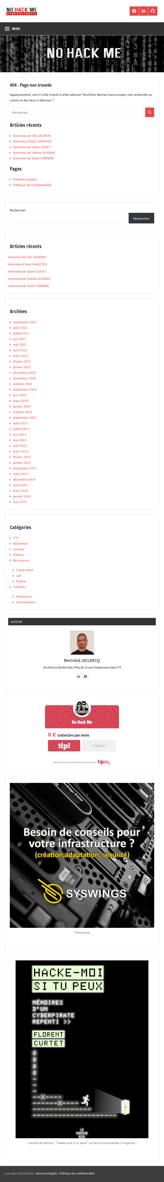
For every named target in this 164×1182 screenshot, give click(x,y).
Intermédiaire (26, 602)
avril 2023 (20, 445)
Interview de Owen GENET (32, 147)
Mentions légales (25, 179)
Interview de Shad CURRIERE (33, 158)
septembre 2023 (25, 417)
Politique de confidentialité (32, 185)
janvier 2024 (22, 406)
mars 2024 (20, 400)
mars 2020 (20, 490)
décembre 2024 (24, 372)
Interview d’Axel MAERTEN (32, 141)
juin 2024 (19, 395)
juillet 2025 (21, 333)
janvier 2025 (22, 367)
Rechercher (18, 210)
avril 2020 (20, 485)
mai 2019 (19, 502)
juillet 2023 (21, 429)
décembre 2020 (24, 479)
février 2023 (22, 457)
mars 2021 (20, 474)
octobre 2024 (22, 384)
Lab (18, 575)
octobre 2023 (22, 412)
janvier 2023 (22, 462)
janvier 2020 (22, 496)
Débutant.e (24, 596)
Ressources (21, 560)
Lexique (18, 549)
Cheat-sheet (24, 570)
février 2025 (22, 361)
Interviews (20, 543)
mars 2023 (20, 451)
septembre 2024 (25, 389)
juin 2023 (19, 434)
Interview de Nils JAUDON (32, 135)
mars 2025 (20, 356)
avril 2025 (20, 350)
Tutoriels (19, 587)
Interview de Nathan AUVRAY (34, 152)
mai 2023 (19, 440)
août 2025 (20, 327)
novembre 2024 (24, 378)
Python (21, 581)
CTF (16, 538)
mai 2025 (19, 344)
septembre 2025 (25, 322)
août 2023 (20, 423)
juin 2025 (19, 339)
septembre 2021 (25, 468)
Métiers (18, 554)
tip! (64, 745)
